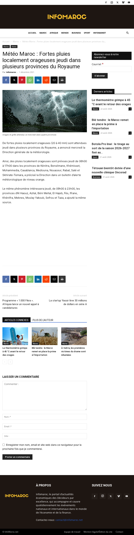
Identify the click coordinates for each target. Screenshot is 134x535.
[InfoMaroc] (67, 17)
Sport (87, 32)
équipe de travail (72, 531)
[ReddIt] (46, 80)
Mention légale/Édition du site (98, 531)
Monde (65, 32)
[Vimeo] (123, 2)
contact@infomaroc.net (69, 520)
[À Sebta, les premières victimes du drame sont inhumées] (74, 336)
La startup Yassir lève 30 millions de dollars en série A (68, 302)
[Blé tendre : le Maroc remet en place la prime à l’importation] (44, 336)
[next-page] (10, 362)
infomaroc (11, 72)
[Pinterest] (21, 80)
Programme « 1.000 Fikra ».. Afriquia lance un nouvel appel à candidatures (20, 304)
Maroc (43, 32)
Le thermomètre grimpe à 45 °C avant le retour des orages (14, 351)
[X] (117, 2)
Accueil (32, 32)
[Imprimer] (62, 80)
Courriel (97, 64)
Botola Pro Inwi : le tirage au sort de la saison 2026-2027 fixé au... (111, 148)
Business (76, 32)
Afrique (54, 32)
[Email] (54, 80)
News (14, 46)
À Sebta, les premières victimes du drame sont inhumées (73, 351)
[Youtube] (129, 2)
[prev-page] (4, 362)
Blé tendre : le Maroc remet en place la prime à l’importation (44, 351)
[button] (127, 33)
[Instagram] (111, 2)
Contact (119, 531)
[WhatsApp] (30, 80)
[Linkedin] (38, 80)
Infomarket (99, 32)
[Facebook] (106, 2)
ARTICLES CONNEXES (16, 320)
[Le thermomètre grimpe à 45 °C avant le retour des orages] (15, 336)
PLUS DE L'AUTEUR (43, 320)
